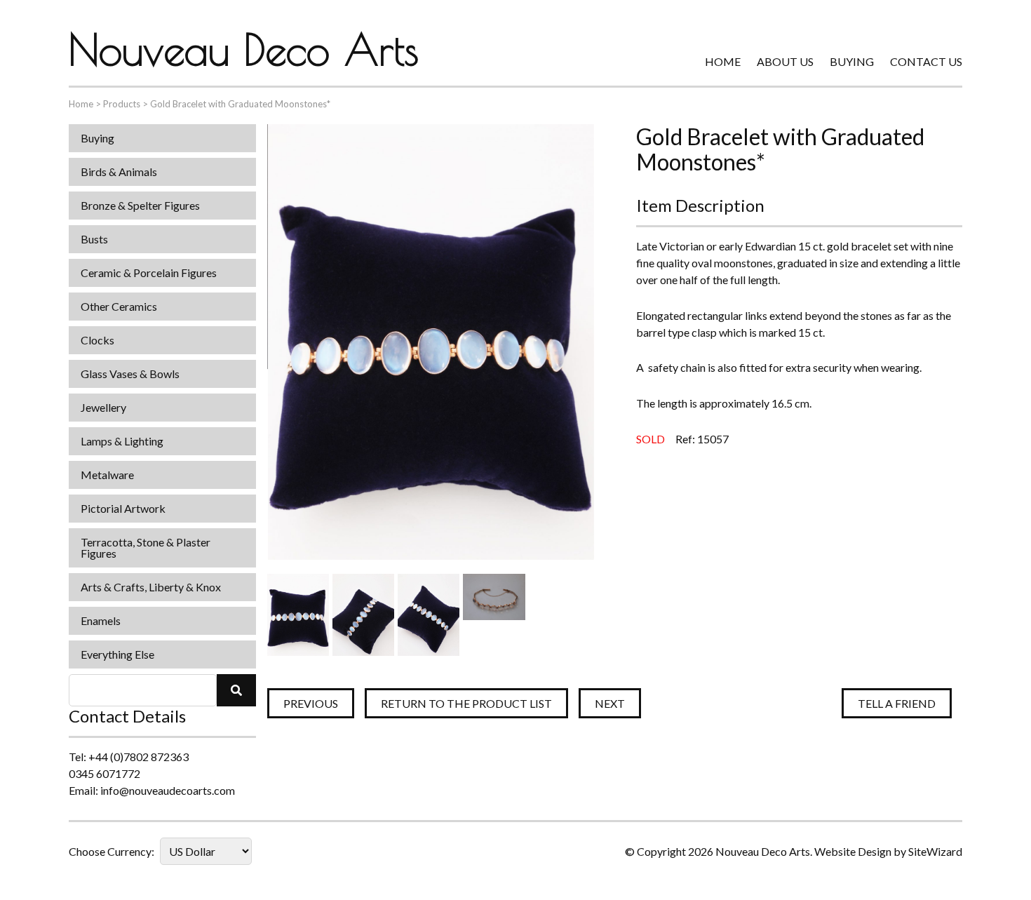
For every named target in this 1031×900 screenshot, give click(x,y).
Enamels (101, 620)
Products (121, 103)
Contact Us (926, 61)
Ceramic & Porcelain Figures (149, 272)
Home (723, 61)
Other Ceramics (119, 306)
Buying (852, 61)
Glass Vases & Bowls (130, 373)
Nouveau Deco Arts (244, 49)
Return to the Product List (466, 703)
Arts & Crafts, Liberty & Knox (151, 586)
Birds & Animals (119, 171)
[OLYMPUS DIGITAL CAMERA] (298, 615)
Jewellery (103, 407)
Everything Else (117, 654)
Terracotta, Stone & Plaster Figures (145, 547)
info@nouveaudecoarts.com (167, 790)
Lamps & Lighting (122, 441)
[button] (236, 690)
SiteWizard (935, 851)
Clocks (97, 340)
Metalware (107, 474)
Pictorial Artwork (123, 508)
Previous (310, 703)
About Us (785, 61)
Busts (94, 239)
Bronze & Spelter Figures (140, 205)
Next (610, 703)
